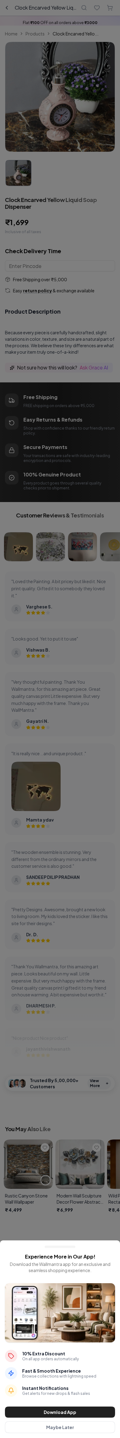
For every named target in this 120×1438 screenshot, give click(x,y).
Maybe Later (60, 1427)
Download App (60, 1412)
